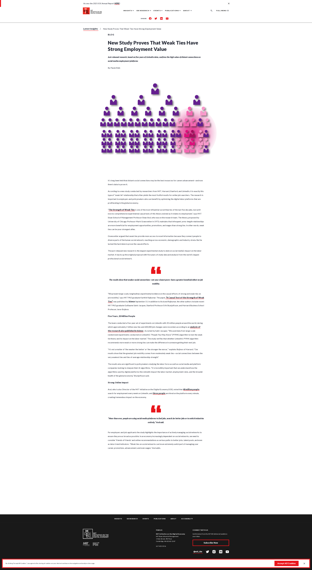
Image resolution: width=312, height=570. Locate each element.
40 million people (191, 389)
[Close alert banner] (229, 4)
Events (146, 519)
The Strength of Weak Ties (122, 210)
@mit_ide (197, 551)
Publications (160, 519)
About (173, 519)
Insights (118, 519)
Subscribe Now (211, 543)
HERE (117, 3)
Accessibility (187, 519)
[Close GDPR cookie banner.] (304, 563)
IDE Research (132, 519)
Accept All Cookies (286, 563)
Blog (111, 34)
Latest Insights (90, 29)
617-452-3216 (161, 546)
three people (159, 393)
